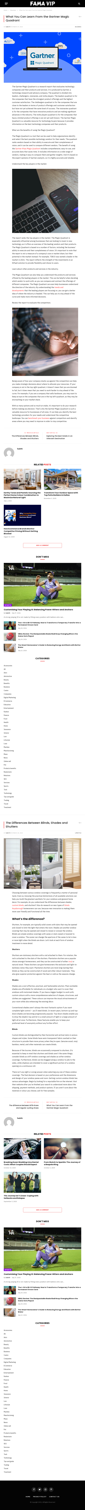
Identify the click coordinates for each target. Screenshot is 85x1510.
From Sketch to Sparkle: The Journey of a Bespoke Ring (62, 1163)
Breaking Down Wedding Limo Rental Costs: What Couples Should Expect (21, 1163)
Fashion (6, 712)
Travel (6, 804)
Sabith (8, 27)
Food (5, 719)
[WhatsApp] (6, 115)
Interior (6, 733)
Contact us (54, 1497)
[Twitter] (6, 98)
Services (7, 783)
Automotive (8, 676)
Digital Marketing (10, 698)
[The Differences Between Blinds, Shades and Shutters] (42, 863)
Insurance (7, 729)
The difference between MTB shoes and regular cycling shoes (24, 1106)
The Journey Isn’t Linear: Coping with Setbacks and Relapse (21, 1197)
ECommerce (8, 701)
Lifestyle (7, 740)
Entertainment (9, 708)
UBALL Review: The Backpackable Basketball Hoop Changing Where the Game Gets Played (48, 635)
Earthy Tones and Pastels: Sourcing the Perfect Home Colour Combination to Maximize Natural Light (22, 495)
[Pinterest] (6, 104)
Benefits (7, 683)
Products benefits (10, 768)
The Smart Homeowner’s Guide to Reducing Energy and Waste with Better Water (49, 646)
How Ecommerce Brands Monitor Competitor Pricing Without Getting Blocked (21, 531)
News (6, 758)
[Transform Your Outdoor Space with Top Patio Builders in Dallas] (62, 479)
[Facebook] (6, 92)
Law (5, 737)
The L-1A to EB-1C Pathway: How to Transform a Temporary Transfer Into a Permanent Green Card (49, 624)
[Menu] (6, 3)
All (5, 669)
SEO (5, 779)
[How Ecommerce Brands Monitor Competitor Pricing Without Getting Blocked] (22, 515)
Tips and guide (9, 797)
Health (6, 722)
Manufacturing (9, 751)
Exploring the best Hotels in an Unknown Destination (59, 437)
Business (78, 27)
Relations (7, 775)
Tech (5, 790)
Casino (6, 690)
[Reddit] (6, 110)
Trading (6, 800)
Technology (8, 793)
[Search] (79, 3)
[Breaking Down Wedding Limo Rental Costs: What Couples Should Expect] (22, 1148)
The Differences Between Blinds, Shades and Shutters (25, 437)
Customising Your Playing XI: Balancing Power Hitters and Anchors (38, 609)
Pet (5, 765)
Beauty (6, 680)
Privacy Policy (39, 1497)
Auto (5, 673)
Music (6, 754)
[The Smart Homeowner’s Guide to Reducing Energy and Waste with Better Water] (10, 648)
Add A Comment (42, 545)
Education (7, 705)
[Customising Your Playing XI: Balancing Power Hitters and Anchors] (42, 585)
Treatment (7, 807)
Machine (6, 747)
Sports (8, 605)
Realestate (8, 772)
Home (6, 726)
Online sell (7, 761)
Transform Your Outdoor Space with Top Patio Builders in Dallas (61, 494)
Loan (5, 744)
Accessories (8, 666)
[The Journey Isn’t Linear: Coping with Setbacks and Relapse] (22, 1182)
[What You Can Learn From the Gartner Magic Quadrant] (42, 57)
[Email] (6, 121)
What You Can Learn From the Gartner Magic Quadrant (59, 1106)
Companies (7, 694)
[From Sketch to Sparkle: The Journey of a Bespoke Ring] (62, 1148)
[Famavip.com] (42, 3)
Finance (6, 715)
